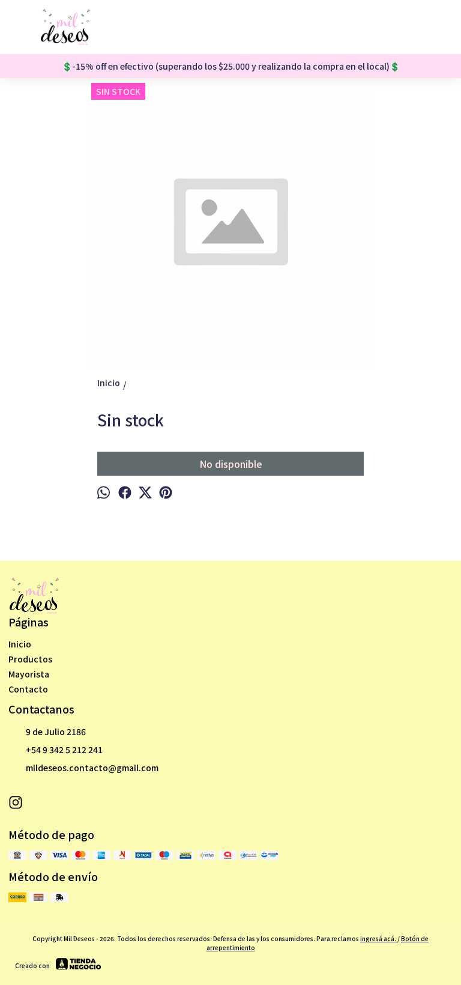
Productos (30, 659)
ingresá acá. (378, 938)
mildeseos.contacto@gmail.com (92, 768)
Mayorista (28, 674)
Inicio (19, 644)
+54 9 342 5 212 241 (64, 750)
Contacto (28, 689)
